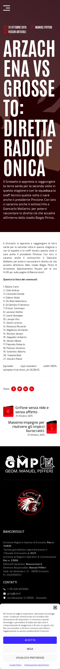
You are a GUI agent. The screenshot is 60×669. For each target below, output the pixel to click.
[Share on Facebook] (13, 388)
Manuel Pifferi (43, 27)
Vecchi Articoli (17, 32)
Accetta (30, 640)
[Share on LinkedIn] (25, 388)
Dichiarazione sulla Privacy (36, 665)
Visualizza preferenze (30, 657)
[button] (55, 607)
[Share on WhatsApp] (31, 388)
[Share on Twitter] (19, 388)
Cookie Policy (15, 665)
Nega (30, 649)
